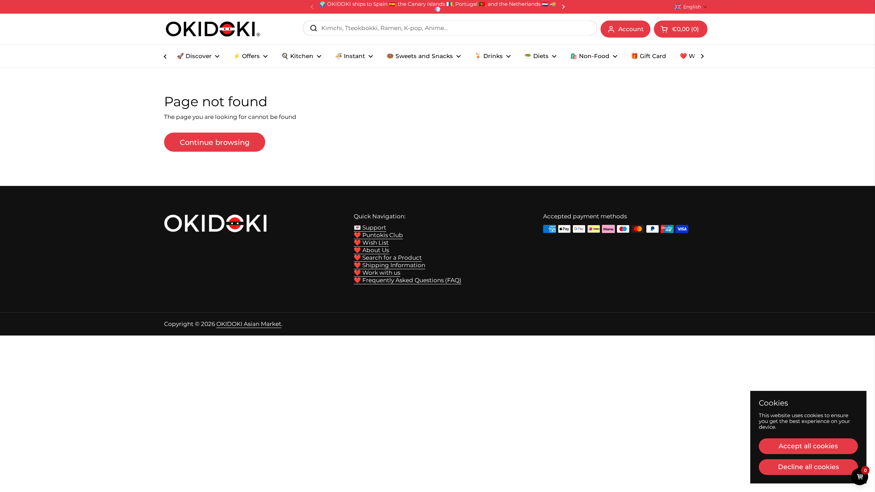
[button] (691, 7)
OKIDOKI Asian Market (248, 323)
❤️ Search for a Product (388, 257)
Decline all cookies (808, 467)
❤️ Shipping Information (389, 265)
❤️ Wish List (371, 242)
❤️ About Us (371, 250)
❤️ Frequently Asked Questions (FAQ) (407, 280)
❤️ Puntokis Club (378, 235)
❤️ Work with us (377, 272)
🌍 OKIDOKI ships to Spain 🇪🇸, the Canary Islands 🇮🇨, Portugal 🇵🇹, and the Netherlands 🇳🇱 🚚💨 (437, 7)
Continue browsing (215, 142)
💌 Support (370, 227)
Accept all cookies (808, 446)
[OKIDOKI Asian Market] (213, 29)
